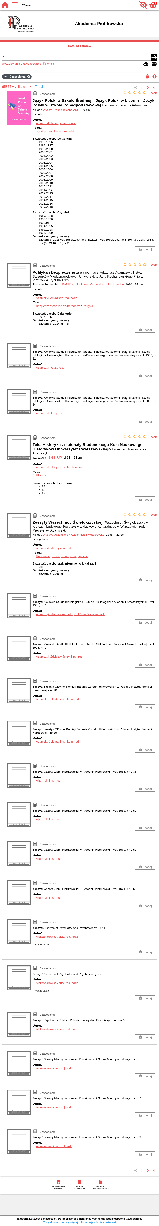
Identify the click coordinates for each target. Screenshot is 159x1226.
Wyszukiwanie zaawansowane (21, 63)
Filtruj (39, 86)
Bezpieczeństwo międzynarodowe (58, 306)
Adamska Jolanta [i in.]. (58, 699)
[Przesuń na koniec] (154, 88)
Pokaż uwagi (42, 944)
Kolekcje (48, 63)
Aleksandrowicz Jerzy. (57, 936)
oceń (154, 92)
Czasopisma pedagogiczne (70, 556)
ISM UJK (67, 284)
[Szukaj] (154, 57)
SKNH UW (55, 457)
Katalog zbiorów (79, 45)
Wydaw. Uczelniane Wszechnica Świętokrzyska (73, 534)
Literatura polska (65, 131)
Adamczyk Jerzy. (50, 367)
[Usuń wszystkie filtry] (147, 77)
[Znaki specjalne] (154, 64)
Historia (41, 475)
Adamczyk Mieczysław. (54, 548)
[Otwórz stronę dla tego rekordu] (20, 110)
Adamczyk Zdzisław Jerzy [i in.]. (59, 656)
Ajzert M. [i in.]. (48, 780)
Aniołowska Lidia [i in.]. (54, 1068)
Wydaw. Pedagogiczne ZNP (61, 109)
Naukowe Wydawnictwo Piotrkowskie (100, 284)
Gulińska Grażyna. (89, 614)
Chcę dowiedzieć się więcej (60, 1222)
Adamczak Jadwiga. (56, 123)
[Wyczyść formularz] (145, 64)
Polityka (88, 306)
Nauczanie (43, 556)
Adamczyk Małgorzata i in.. (60, 467)
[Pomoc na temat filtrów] (154, 77)
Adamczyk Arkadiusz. (57, 297)
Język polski (44, 131)
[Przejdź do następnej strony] (148, 88)
